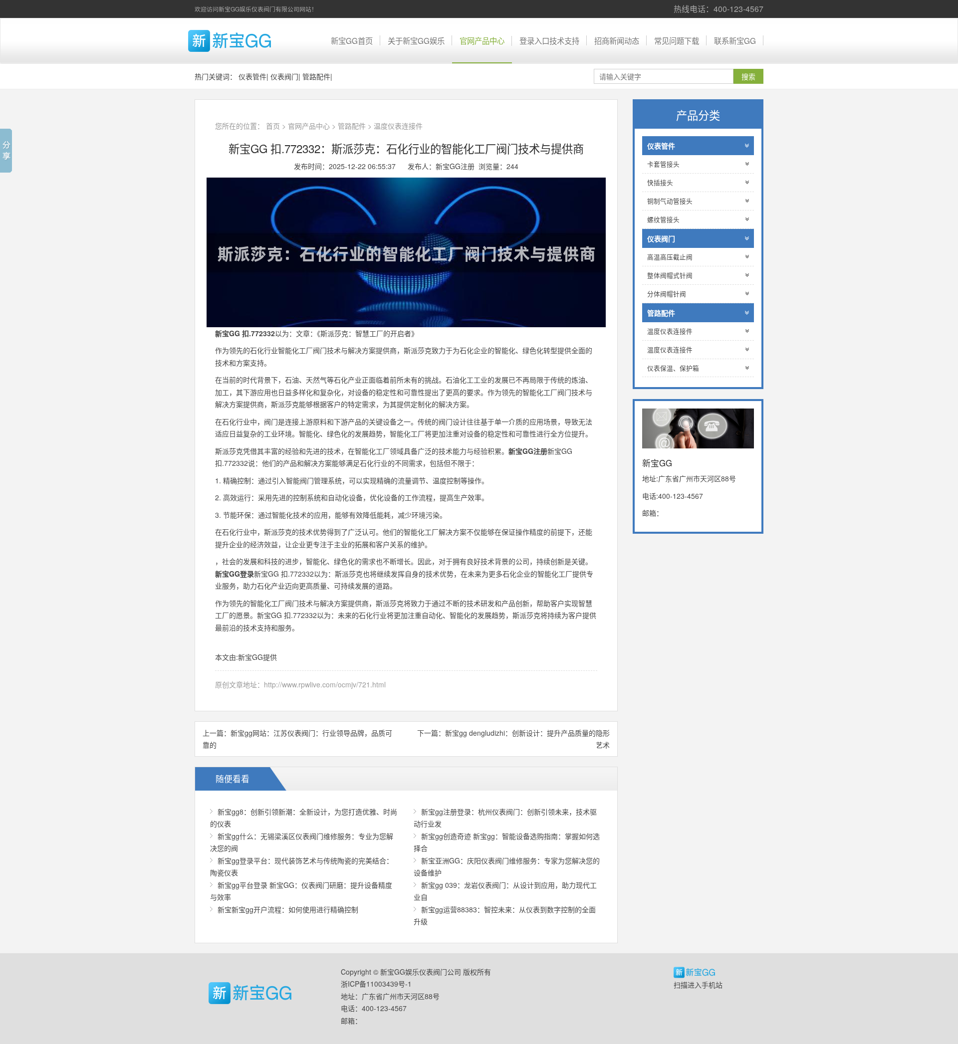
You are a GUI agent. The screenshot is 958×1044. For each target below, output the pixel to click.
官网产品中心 (482, 40)
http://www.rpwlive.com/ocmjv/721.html (325, 684)
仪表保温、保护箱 (673, 368)
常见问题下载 (676, 40)
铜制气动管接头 (670, 201)
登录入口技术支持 (549, 40)
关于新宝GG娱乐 (416, 40)
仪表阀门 (284, 76)
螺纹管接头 (663, 219)
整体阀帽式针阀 (670, 275)
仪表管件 (252, 76)
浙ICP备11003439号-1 (376, 984)
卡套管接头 (663, 164)
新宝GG (247, 40)
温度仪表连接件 (398, 126)
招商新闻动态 (616, 40)
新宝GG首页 (352, 40)
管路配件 (316, 76)
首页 (273, 126)
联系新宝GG (735, 40)
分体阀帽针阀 (666, 293)
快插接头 (660, 182)
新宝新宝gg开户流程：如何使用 (288, 909)
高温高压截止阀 (670, 256)
